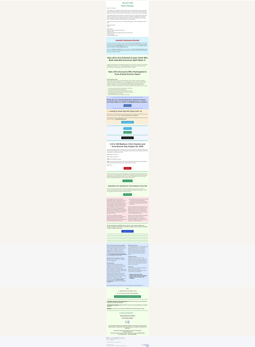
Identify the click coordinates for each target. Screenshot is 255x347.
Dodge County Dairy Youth (135, 274)
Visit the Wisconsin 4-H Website (127, 315)
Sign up (115, 338)
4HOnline (109, 308)
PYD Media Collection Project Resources (117, 301)
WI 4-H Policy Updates (127, 318)
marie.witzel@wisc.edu (120, 119)
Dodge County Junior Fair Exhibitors (138, 275)
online (112, 339)
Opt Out (116, 337)
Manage (107, 337)
